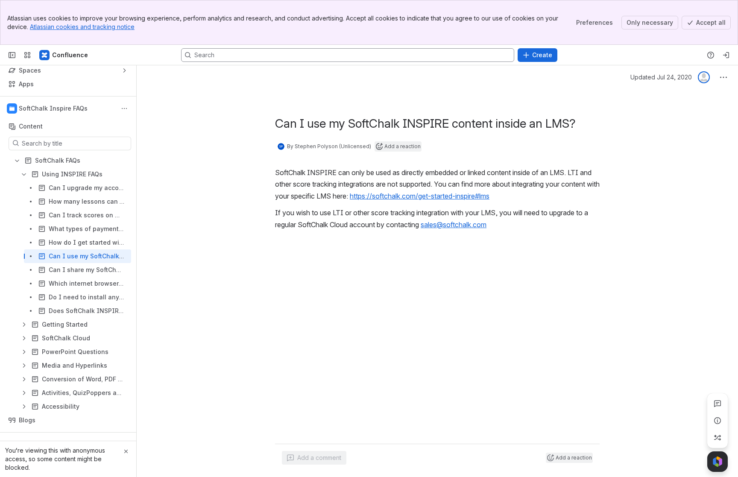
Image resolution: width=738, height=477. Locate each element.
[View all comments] (717, 403)
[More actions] (124, 108)
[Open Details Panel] (717, 420)
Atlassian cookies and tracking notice (82, 26)
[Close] (126, 451)
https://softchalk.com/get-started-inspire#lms (419, 196)
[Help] (711, 55)
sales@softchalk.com (453, 224)
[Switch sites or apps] (27, 55)
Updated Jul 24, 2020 (661, 77)
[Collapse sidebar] (12, 55)
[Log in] (726, 55)
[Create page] (717, 438)
